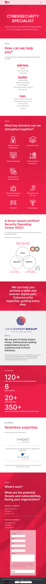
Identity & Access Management (13, 146)
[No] (44, 580)
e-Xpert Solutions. (17, 237)
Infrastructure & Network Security (13, 178)
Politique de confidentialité (26, 582)
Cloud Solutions (33, 208)
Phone (12, 543)
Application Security (13, 161)
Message (13, 553)
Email (13, 548)
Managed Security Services (33, 194)
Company (14, 533)
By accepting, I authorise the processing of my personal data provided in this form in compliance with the (22, 565)
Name (13, 538)
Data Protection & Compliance (32, 162)
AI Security (13, 208)
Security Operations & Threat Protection (13, 194)
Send (13, 571)
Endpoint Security (32, 145)
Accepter (17, 582)
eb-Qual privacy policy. (20, 566)
